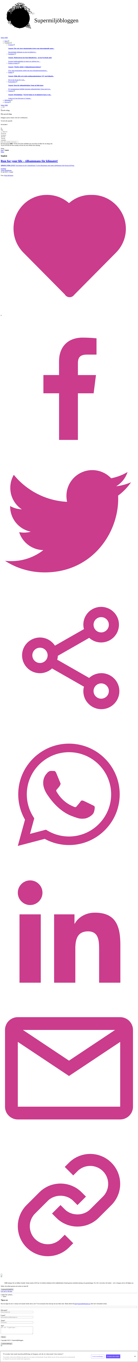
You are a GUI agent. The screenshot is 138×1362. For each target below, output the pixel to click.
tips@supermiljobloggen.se (82, 1303)
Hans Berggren (8, 175)
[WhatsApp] (69, 862)
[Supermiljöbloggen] (69, 36)
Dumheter (11, 54)
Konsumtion (12, 82)
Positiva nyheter (13, 63)
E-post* (3, 1315)
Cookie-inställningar (97, 1356)
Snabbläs (3, 168)
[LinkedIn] (69, 999)
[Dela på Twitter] (69, 589)
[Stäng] (135, 1356)
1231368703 (7, 1289)
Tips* (2, 1325)
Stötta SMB (4, 37)
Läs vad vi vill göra (6, 1291)
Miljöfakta (8, 100)
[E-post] (69, 1136)
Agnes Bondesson (6, 170)
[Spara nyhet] (1, 1275)
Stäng (2, 152)
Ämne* (3, 1320)
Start (2, 150)
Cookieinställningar (7, 1343)
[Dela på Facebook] (69, 452)
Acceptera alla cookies (113, 1356)
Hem (6, 41)
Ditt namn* (4, 1310)
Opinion (11, 91)
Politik (10, 72)
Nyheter (10, 45)
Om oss (7, 102)
